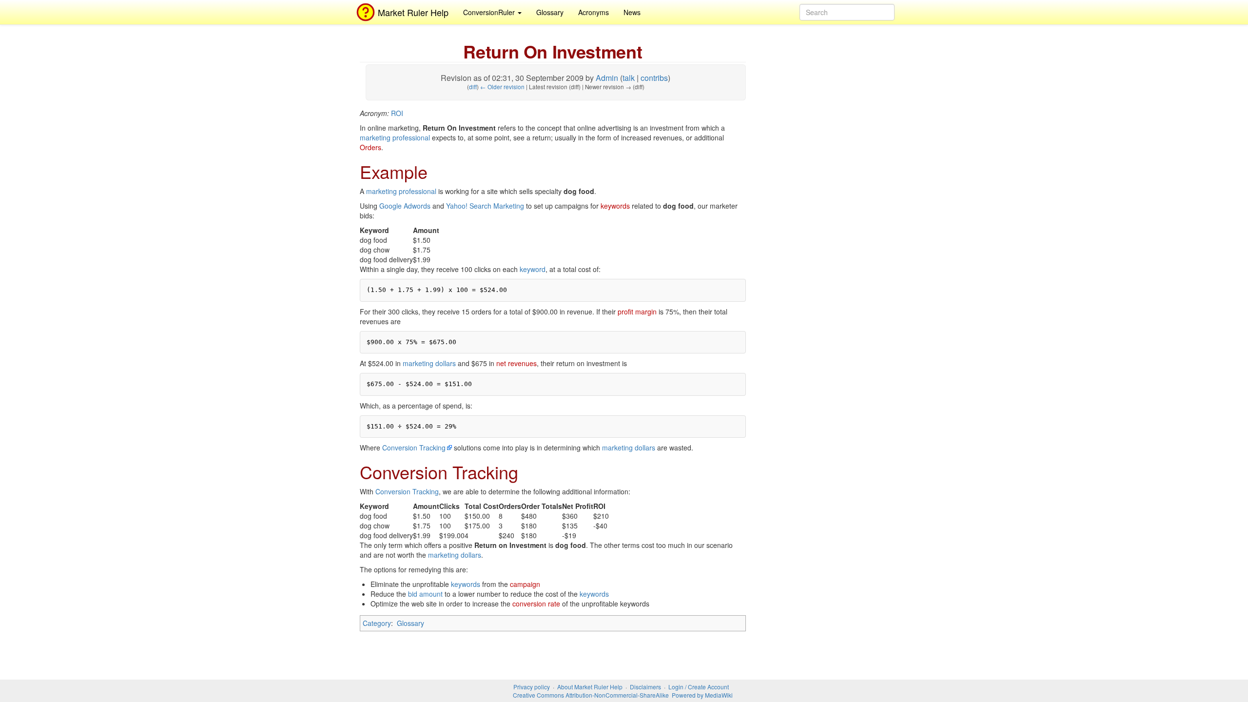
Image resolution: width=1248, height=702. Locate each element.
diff (473, 86)
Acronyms (593, 12)
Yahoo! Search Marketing (485, 206)
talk (629, 77)
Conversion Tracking (414, 447)
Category (377, 623)
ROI (397, 113)
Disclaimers (645, 686)
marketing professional (395, 137)
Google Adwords (404, 206)
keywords (615, 206)
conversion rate (536, 603)
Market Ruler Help (413, 12)
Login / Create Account (698, 686)
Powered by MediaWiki (702, 695)
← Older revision (502, 86)
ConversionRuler (490, 12)
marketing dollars (429, 363)
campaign (525, 584)
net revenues (516, 363)
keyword (533, 269)
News (632, 12)
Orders (370, 147)
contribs (654, 77)
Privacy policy (531, 686)
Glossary (550, 12)
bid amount (425, 594)
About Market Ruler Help (590, 686)
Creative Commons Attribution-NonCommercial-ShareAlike (591, 695)
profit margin (637, 311)
